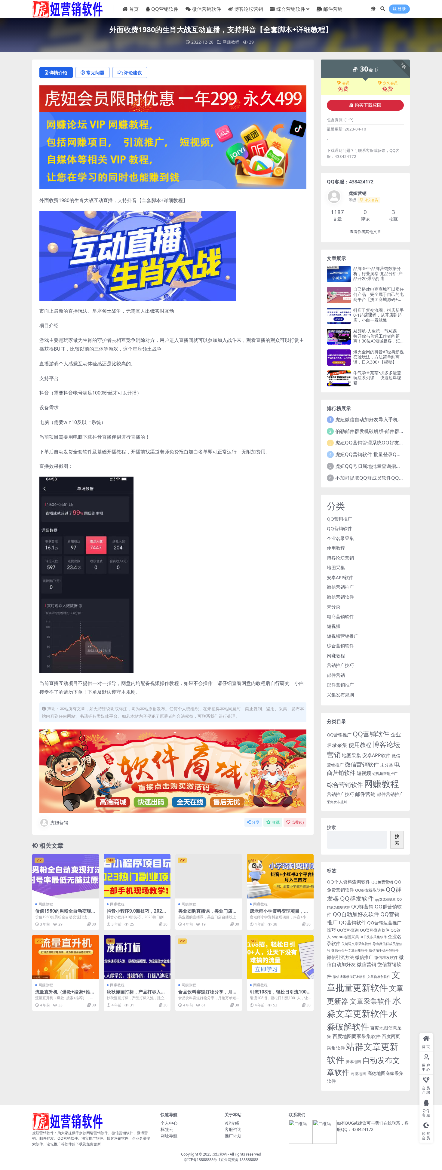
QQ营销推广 (339, 519)
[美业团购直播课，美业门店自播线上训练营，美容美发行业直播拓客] (208, 876)
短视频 (333, 626)
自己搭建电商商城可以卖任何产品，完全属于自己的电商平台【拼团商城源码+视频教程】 (378, 296)
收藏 (276, 822)
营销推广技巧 (340, 665)
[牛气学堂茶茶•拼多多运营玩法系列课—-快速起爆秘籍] (339, 378)
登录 (401, 9)
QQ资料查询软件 (374, 930)
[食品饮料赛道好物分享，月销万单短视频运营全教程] (208, 957)
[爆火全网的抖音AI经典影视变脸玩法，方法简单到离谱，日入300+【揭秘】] (339, 357)
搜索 (331, 827)
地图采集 (336, 567)
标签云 (167, 1129)
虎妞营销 (59, 822)
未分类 (333, 606)
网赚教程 (231, 42)
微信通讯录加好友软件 (349, 977)
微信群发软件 (386, 957)
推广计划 (233, 1135)
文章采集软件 (370, 1001)
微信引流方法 (340, 957)
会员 (345, 83)
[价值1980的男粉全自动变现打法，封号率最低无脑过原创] (65, 876)
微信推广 (364, 957)
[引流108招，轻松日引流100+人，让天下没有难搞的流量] (280, 957)
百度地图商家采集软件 (357, 1036)
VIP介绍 (232, 1123)
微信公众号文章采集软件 (349, 950)
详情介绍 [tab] (58, 72)
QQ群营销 (362, 906)
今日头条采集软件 (373, 937)
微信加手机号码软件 (384, 950)
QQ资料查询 (348, 930)
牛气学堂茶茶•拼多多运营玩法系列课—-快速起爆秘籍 (377, 378)
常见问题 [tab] (95, 72)
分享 (255, 822)
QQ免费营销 (382, 882)
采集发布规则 (340, 695)
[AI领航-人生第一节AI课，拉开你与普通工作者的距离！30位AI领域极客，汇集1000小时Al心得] (339, 337)
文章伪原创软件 (378, 977)
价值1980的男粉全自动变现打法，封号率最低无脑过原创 (65, 913)
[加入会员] (172, 98)
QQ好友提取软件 (370, 890)
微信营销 (366, 964)
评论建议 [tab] (133, 72)
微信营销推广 (340, 587)
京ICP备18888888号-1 (202, 1159)
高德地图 (358, 1073)
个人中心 (169, 1123)
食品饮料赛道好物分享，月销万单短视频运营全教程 (207, 994)
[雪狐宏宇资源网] (172, 771)
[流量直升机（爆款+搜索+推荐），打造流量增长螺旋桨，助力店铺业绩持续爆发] (65, 957)
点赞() (297, 822)
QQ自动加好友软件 (356, 914)
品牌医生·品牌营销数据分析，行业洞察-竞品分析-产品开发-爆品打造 (378, 273)
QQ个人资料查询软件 (348, 882)
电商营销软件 (340, 616)
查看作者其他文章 (365, 231)
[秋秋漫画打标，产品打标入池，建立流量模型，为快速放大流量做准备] (137, 957)
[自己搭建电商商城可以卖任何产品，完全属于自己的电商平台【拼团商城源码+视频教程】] (339, 295)
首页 (134, 9)
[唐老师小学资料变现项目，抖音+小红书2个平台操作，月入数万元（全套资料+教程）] (280, 876)
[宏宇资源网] (172, 150)
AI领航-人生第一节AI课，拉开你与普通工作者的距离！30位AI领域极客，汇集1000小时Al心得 (377, 338)
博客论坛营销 (248, 9)
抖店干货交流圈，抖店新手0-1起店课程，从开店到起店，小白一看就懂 (378, 315)
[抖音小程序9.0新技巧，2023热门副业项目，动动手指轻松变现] (137, 876)
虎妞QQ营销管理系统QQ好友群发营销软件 (381, 442)
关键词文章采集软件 (356, 944)
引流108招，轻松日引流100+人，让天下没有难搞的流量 (278, 994)
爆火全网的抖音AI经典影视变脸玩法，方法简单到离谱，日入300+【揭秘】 (378, 357)
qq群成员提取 (385, 899)
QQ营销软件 (164, 9)
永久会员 (390, 83)
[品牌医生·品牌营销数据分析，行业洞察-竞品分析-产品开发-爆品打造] (339, 274)
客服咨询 (233, 1129)
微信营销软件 (206, 9)
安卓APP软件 (340, 577)
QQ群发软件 (357, 898)
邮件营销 (332, 9)
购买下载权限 (368, 105)
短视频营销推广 (342, 636)
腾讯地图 (353, 1061)
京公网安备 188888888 (239, 1159)
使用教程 (336, 548)
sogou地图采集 (345, 936)
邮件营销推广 (340, 685)
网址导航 (169, 1135)
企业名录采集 (340, 538)
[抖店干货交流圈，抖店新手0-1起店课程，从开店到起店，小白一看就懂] (339, 316)
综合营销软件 (290, 9)
